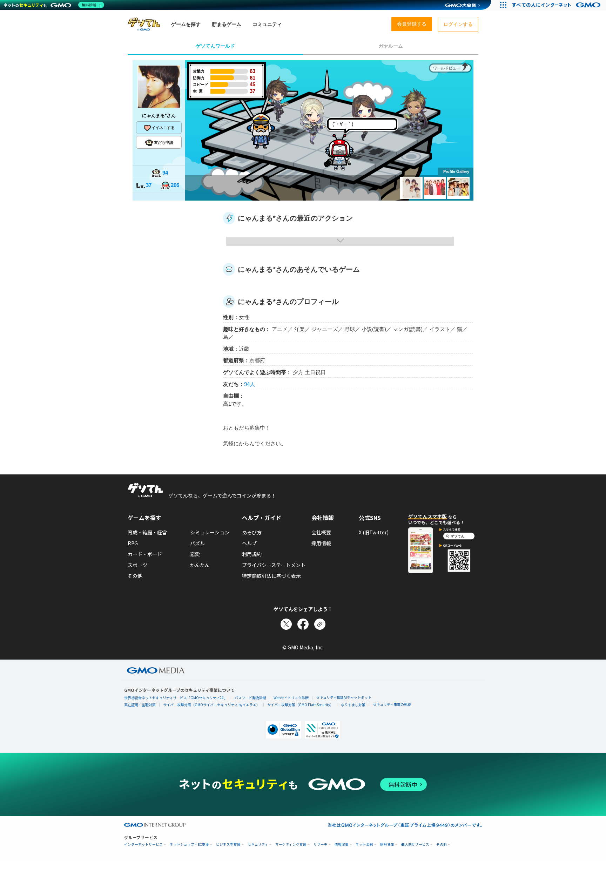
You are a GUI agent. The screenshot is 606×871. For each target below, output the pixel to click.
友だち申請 (163, 142)
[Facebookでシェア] (303, 624)
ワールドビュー (446, 68)
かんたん (200, 564)
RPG (133, 543)
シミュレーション (209, 532)
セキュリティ (258, 844)
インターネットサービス (143, 844)
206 (175, 185)
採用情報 (321, 543)
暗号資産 (387, 844)
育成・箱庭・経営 (147, 532)
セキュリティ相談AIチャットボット (343, 697)
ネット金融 (364, 844)
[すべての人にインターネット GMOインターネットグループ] (557, 5)
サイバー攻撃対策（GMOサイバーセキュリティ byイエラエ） (211, 704)
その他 (135, 575)
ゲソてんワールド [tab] (215, 46)
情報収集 (342, 844)
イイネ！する (163, 128)
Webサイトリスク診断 (291, 697)
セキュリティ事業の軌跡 (392, 704)
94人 (249, 384)
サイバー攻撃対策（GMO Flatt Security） (300, 704)
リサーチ (321, 844)
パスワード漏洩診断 (250, 697)
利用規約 (252, 554)
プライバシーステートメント (273, 564)
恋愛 (195, 554)
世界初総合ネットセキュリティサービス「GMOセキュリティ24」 (175, 697)
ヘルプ (249, 543)
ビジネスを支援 (228, 844)
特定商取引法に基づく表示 (271, 575)
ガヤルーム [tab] (390, 46)
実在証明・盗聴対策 (140, 704)
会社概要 (321, 532)
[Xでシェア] (286, 624)
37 (149, 185)
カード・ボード (145, 554)
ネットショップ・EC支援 (189, 844)
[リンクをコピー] (319, 624)
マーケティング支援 (291, 844)
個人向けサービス (415, 844)
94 (165, 173)
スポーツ (137, 564)
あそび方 (252, 532)
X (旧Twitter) (374, 532)
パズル (197, 543)
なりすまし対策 (353, 704)
